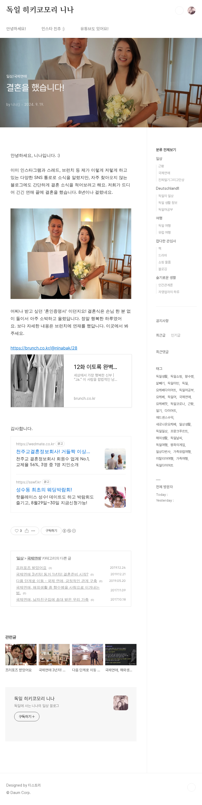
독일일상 (162, 431)
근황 (161, 166)
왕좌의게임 (177, 445)
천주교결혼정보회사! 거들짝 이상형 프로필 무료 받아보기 (53, 452)
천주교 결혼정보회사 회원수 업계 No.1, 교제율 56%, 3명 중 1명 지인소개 (52, 461)
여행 (159, 218)
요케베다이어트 (166, 390)
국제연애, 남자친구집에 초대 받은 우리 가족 (52, 599)
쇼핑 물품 (164, 262)
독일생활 (162, 376)
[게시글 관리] (33, 531)
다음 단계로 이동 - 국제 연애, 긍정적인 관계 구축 (56, 580)
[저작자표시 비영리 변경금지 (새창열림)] (69, 531)
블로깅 (162, 269)
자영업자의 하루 (168, 292)
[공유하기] (26, 531)
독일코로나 (177, 404)
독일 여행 (164, 226)
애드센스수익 (164, 417)
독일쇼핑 (176, 376)
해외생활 (162, 438)
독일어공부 (165, 210)
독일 (185, 383)
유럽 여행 (164, 232)
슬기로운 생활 (166, 278)
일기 (159, 411)
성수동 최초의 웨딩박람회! (44, 489)
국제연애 (34, 558)
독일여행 (162, 445)
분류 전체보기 (166, 150)
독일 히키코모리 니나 (40, 10)
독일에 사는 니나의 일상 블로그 (36, 706)
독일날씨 (176, 438)
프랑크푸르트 (179, 431)
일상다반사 (163, 452)
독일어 (172, 397)
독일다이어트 (164, 465)
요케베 (160, 397)
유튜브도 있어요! (94, 28)
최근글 (160, 335)
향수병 (189, 376)
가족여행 (182, 459)
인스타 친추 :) (53, 28)
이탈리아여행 (164, 459)
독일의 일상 (166, 196)
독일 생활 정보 (167, 203)
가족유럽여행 (182, 452)
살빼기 (160, 383)
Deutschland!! (167, 188)
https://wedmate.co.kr (35, 444)
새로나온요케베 (166, 424)
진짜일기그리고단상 (171, 180)
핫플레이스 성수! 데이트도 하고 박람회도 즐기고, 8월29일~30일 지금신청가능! (55, 499)
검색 (179, 10)
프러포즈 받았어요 (31, 567)
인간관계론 (165, 285)
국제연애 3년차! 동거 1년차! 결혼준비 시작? (52, 574)
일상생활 (185, 424)
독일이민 (173, 383)
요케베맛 (162, 404)
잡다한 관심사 (166, 241)
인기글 (175, 335)
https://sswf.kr (28, 482)
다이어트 (170, 411)
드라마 (162, 255)
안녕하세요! (16, 28)
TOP (191, 787)
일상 (20, 558)
